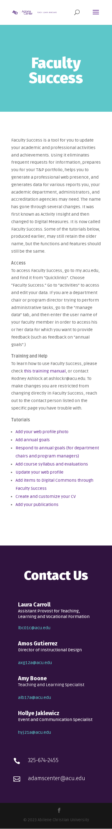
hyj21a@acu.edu (34, 732)
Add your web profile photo (42, 431)
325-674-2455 (43, 760)
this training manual (45, 371)
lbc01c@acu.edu (34, 627)
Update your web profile (39, 472)
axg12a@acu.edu (35, 662)
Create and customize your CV (46, 496)
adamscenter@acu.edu (56, 778)
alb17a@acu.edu (34, 697)
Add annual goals (33, 440)
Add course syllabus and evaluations (52, 464)
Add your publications (37, 504)
